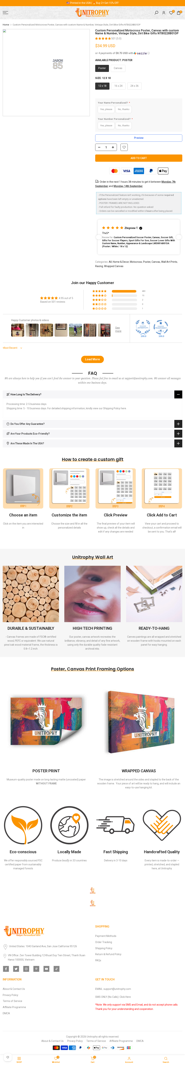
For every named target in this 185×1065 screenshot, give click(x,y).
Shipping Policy (103, 948)
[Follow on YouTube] (46, 969)
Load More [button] (92, 359)
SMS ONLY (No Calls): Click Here (113, 996)
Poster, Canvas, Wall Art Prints (160, 261)
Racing (99, 266)
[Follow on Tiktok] (56, 969)
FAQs (98, 960)
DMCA (6, 1013)
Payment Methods (105, 936)
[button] (103, 38)
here (123, 408)
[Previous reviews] (98, 237)
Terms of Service (12, 1001)
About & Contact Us (14, 988)
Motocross (136, 261)
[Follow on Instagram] (26, 969)
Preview (138, 137)
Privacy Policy (10, 995)
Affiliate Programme (14, 1007)
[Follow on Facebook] (6, 969)
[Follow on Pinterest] (36, 969)
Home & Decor (121, 261)
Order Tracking (103, 942)
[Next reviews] (179, 237)
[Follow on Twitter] (16, 969)
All (110, 261)
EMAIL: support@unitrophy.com (113, 988)
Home (6, 24)
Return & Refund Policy (108, 954)
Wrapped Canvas (113, 266)
